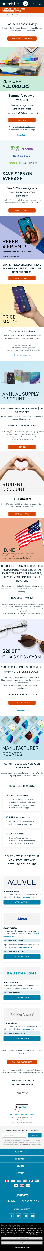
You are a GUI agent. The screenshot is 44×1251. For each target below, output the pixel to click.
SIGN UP (34, 1135)
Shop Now (22, 447)
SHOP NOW (22, 120)
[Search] (25, 3)
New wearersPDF (25, 947)
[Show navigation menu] (39, 3)
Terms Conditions (21, 355)
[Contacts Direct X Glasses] (22, 1201)
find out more (22, 514)
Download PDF (28, 897)
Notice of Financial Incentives (33, 1144)
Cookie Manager (33, 1234)
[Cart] (32, 3)
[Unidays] (22, 1195)
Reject (22, 1243)
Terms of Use (35, 1232)
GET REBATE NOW (22, 902)
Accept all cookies (22, 1238)
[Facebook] (11, 1216)
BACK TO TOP (22, 1093)
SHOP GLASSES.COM (22, 702)
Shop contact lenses (22, 38)
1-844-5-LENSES (26, 345)
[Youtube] (32, 1216)
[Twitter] (18, 1216)
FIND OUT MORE (22, 210)
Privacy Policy (21, 1144)
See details (21, 135)
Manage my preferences (22, 1247)
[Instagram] (25, 1216)
